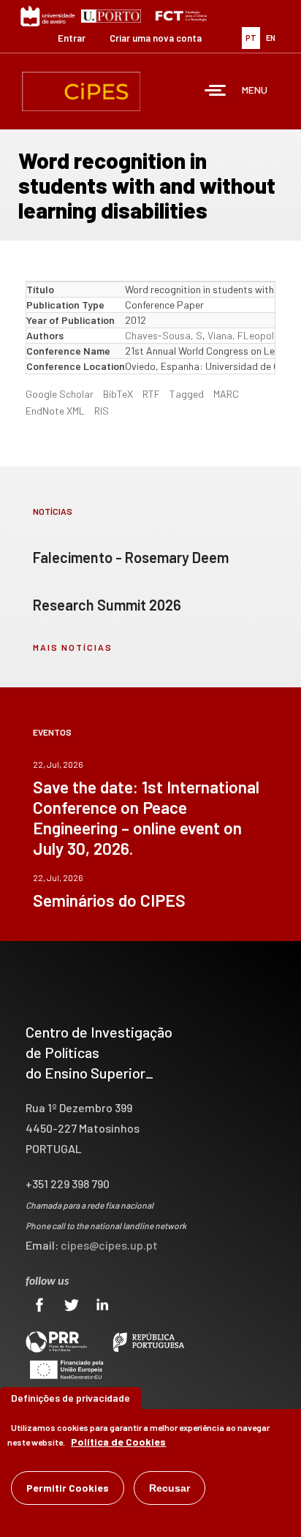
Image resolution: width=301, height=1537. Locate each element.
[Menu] (215, 92)
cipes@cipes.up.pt (109, 1245)
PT (250, 37)
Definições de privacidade (70, 1397)
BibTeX (118, 394)
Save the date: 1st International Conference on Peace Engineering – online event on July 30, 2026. (146, 817)
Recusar (169, 1488)
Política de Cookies (118, 1441)
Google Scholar (60, 394)
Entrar (71, 38)
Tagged (186, 394)
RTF (151, 394)
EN (270, 37)
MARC (226, 394)
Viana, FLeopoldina (250, 335)
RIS (101, 410)
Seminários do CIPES (109, 900)
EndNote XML (55, 410)
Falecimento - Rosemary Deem (131, 557)
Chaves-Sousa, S (163, 335)
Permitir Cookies (67, 1487)
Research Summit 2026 (107, 604)
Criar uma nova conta (156, 38)
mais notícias (73, 647)
